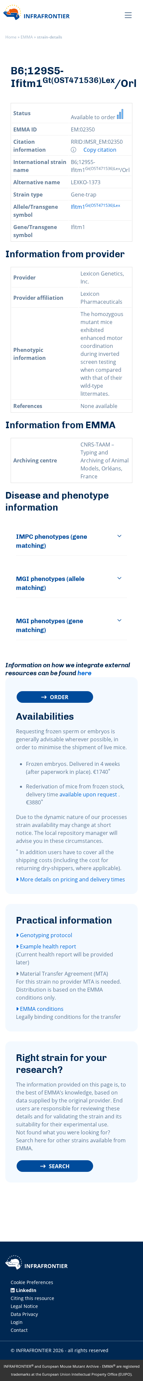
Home (11, 37)
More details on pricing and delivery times (72, 879)
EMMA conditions (41, 1009)
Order (59, 697)
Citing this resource (32, 1298)
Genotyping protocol (45, 935)
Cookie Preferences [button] (32, 1282)
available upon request (88, 794)
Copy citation (99, 149)
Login (17, 1322)
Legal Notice (24, 1306)
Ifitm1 (95, 206)
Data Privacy (24, 1314)
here (84, 673)
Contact (19, 1330)
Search (59, 1166)
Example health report (47, 946)
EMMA (27, 37)
